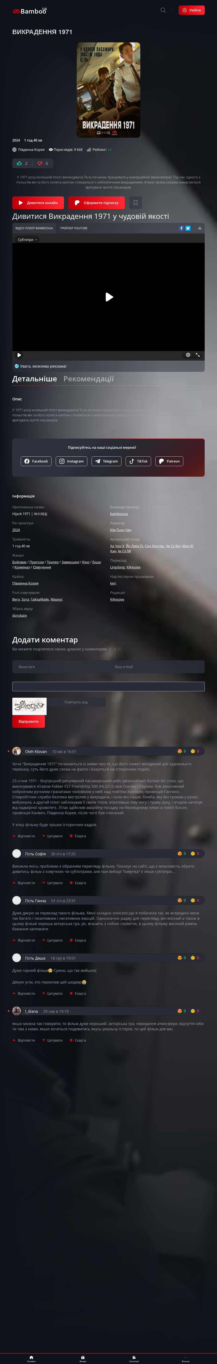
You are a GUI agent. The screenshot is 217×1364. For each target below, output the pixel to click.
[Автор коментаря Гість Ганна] (16, 904)
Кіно (85, 562)
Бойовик (19, 562)
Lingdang (117, 567)
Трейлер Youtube (74, 228)
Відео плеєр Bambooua (34, 228)
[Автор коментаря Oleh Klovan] (16, 755)
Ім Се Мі (124, 551)
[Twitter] (188, 228)
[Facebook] (181, 228)
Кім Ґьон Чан (120, 530)
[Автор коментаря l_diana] (16, 1014)
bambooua (119, 513)
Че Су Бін (173, 546)
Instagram (75, 461)
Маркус (57, 599)
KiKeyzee (133, 567)
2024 (16, 140)
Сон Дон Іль (154, 546)
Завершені (70, 562)
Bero (16, 599)
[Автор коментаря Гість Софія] (16, 857)
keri (113, 583)
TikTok (142, 461)
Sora (25, 599)
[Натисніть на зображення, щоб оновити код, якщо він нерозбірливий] (29, 706)
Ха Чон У (117, 546)
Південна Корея (31, 149)
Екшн (96, 562)
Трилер (53, 562)
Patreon (173, 461)
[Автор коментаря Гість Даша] (16, 961)
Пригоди (36, 562)
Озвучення (42, 567)
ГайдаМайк (40, 599)
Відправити (29, 721)
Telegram (110, 461)
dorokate (19, 615)
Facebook (40, 461)
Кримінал (22, 567)
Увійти (195, 10)
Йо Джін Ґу (134, 546)
